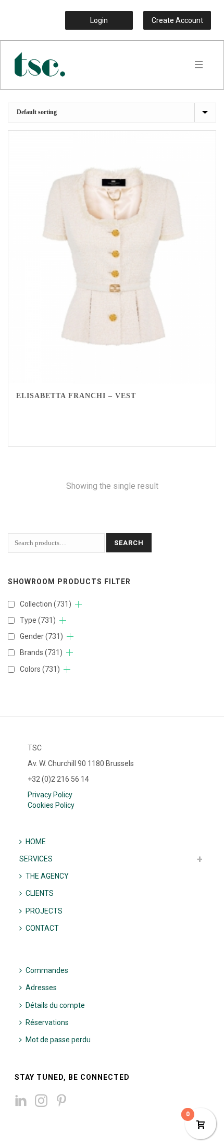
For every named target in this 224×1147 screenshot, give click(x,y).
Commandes (47, 970)
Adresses (41, 987)
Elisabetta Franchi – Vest (76, 396)
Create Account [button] (177, 20)
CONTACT (42, 928)
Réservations (47, 1022)
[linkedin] (21, 1101)
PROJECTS (44, 911)
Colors (40, 669)
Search (129, 543)
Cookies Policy (51, 805)
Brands (41, 652)
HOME (36, 841)
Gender (41, 636)
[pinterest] (61, 1101)
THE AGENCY (47, 876)
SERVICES (36, 859)
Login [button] (99, 20)
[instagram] (41, 1101)
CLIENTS (40, 893)
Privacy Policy (50, 795)
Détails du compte (55, 1005)
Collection (45, 604)
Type (38, 620)
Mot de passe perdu (58, 1039)
